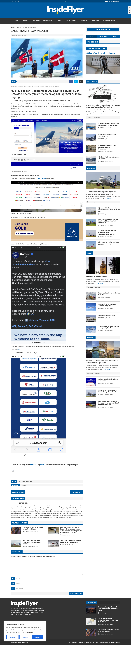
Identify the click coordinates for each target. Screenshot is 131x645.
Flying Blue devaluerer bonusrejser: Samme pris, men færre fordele (108, 620)
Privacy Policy (94, 642)
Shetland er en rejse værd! (106, 315)
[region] (25, 631)
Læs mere (104, 114)
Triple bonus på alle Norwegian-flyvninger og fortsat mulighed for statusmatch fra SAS (109, 403)
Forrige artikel (18, 492)
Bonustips (90, 337)
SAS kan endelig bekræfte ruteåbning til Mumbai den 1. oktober (32, 542)
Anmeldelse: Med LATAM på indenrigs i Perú (107, 135)
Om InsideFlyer (73, 642)
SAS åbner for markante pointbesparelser (101, 191)
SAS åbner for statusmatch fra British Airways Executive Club (107, 391)
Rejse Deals (91, 168)
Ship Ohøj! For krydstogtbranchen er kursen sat (109, 158)
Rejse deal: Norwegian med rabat (108, 242)
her (19, 350)
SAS (20, 481)
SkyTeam (23, 481)
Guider (89, 253)
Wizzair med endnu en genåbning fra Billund (109, 294)
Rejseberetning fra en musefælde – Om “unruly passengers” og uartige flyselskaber (103, 106)
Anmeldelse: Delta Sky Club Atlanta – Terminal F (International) (107, 147)
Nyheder (24, 485)
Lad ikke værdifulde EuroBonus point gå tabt (108, 380)
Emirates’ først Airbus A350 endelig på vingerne (107, 305)
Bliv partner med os (114, 642)
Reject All (25, 637)
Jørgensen (23, 503)
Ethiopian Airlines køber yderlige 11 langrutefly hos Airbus (108, 327)
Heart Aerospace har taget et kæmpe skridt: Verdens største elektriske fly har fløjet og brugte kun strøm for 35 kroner (71, 529)
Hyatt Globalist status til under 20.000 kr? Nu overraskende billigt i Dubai (102, 362)
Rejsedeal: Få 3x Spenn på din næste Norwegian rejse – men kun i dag (109, 209)
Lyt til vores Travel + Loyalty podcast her (100, 53)
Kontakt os (82, 642)
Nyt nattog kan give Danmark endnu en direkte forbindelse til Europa (108, 608)
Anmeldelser (92, 82)
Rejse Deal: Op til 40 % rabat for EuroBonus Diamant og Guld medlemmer (108, 220)
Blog (91, 37)
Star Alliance (42, 179)
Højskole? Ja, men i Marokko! (96, 276)
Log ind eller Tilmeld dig (112, 1)
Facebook (33, 465)
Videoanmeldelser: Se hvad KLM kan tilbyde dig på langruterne (108, 124)
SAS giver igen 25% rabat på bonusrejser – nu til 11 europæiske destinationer (107, 232)
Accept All (37, 637)
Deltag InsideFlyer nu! (103, 29)
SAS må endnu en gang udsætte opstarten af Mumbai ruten (70, 541)
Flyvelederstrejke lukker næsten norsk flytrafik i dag (33, 528)
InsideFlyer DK (26, 642)
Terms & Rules (104, 642)
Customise (12, 637)
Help (87, 642)
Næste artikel (76, 492)
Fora (114, 37)
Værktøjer (103, 37)
